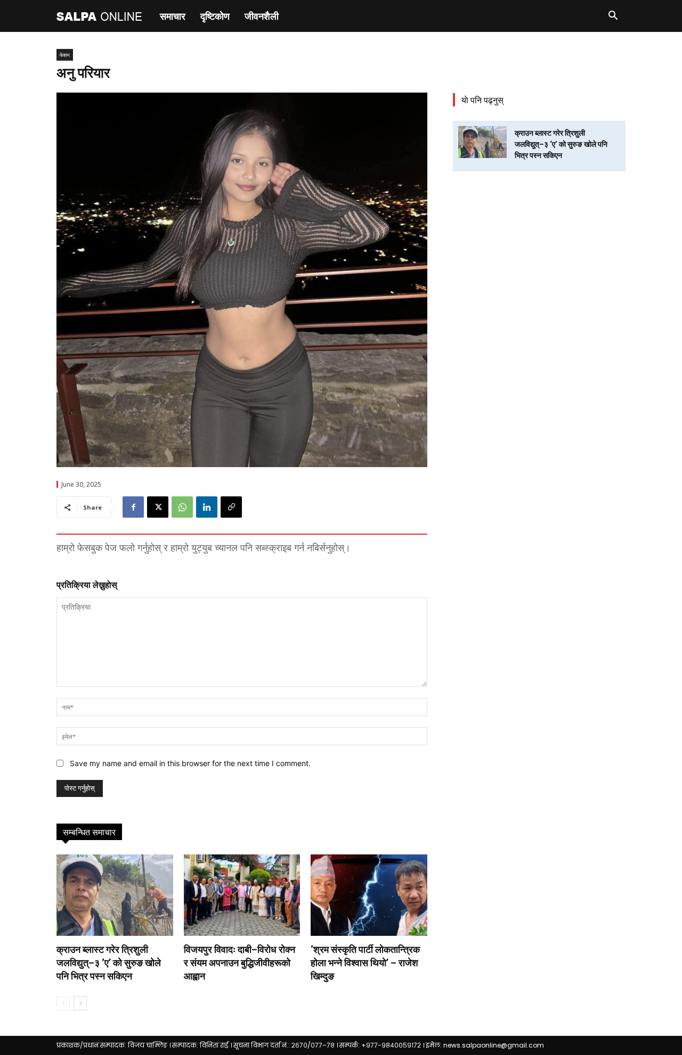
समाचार (172, 16)
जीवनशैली (262, 16)
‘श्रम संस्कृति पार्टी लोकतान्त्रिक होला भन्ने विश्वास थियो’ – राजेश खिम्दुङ (365, 963)
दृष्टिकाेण (215, 16)
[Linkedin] (206, 507)
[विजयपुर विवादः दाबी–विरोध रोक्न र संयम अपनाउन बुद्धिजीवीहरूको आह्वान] (242, 895)
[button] (613, 17)
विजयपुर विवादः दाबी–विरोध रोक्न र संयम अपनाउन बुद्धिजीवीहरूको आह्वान (239, 963)
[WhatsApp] (182, 507)
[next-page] (80, 1003)
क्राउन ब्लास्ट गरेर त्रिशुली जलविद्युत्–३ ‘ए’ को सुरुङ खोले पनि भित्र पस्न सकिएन (108, 963)
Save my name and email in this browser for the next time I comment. (190, 763)
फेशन (65, 55)
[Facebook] (133, 507)
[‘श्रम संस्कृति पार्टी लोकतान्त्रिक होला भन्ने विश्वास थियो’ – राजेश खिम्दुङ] (369, 895)
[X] (157, 507)
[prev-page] (63, 1003)
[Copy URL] (231, 507)
